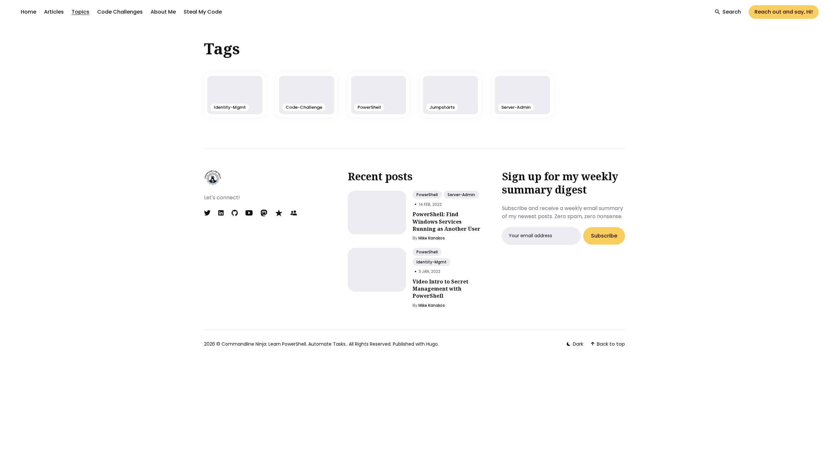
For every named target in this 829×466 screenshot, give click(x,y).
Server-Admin (461, 194)
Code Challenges (120, 12)
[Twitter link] (208, 213)
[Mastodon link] (264, 213)
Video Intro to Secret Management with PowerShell (440, 289)
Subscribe (604, 235)
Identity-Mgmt (431, 262)
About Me (163, 12)
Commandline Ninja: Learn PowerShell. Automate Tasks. (283, 344)
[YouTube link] (249, 213)
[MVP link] (279, 213)
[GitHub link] (234, 213)
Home (28, 12)
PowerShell (427, 194)
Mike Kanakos (431, 238)
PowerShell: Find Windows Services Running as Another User (446, 221)
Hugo (432, 344)
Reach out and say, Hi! (784, 12)
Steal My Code (203, 12)
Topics (80, 12)
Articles (54, 12)
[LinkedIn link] (221, 213)
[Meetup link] (294, 213)
